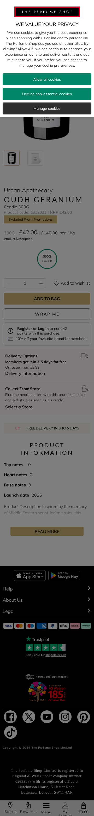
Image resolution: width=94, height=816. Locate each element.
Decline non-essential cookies (47, 94)
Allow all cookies (47, 79)
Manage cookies (47, 108)
